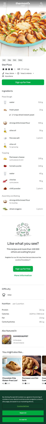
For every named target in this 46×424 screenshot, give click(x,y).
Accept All (23, 419)
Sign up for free (22, 82)
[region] (23, 407)
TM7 (4, 60)
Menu (4, 6)
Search (41, 6)
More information (23, 275)
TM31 (20, 60)
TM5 (14, 60)
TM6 (9, 60)
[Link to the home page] (23, 4)
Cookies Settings (23, 406)
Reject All (23, 413)
